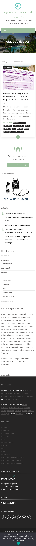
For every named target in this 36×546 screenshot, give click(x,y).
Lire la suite (15, 137)
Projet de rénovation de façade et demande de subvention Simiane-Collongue (17, 240)
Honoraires (5, 454)
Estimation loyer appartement (12, 463)
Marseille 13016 (7, 263)
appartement (17, 122)
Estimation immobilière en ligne (12, 457)
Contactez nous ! (7, 442)
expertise (25, 393)
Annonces (5, 430)
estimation (5, 396)
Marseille (5, 260)
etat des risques (18, 125)
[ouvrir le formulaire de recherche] (32, 30)
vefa (11, 131)
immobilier (7, 128)
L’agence (4, 427)
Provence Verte (7, 301)
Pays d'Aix (4, 273)
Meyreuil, (14, 326)
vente (16, 131)
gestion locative (27, 396)
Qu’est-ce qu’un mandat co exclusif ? (18, 225)
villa (21, 131)
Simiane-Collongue (8, 296)
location (20, 128)
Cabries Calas (12, 317)
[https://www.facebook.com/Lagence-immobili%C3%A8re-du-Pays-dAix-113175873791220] (4, 517)
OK (18, 543)
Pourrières (5, 365)
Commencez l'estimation (17, 165)
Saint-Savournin (7, 292)
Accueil (4, 445)
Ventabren (28, 350)
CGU (3, 448)
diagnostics (8, 125)
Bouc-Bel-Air (6, 276)
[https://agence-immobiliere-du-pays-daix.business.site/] (9, 517)
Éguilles (18, 320)
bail (24, 122)
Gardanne (6, 284)
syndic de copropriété (11, 399)
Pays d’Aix (5, 436)
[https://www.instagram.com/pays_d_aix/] (29, 517)
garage (27, 125)
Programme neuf (7, 433)
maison (26, 128)
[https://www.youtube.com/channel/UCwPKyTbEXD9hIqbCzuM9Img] (19, 517)
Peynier (24, 329)
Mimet (4, 288)
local (14, 128)
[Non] (34, 539)
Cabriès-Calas (7, 280)
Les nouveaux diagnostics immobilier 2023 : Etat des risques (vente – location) (16, 96)
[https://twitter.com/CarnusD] (14, 517)
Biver (26, 314)
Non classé (5, 268)
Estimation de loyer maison (11, 460)
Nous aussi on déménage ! (15, 213)
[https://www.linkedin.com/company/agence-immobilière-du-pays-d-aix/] (24, 517)
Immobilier (7, 67)
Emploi (3, 439)
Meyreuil (18, 411)
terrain (6, 131)
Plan (3, 451)
